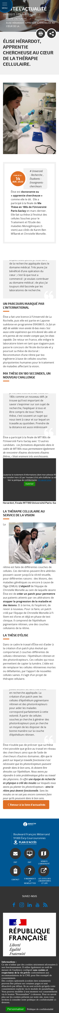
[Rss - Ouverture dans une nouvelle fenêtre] (45, 906)
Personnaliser (15, 1009)
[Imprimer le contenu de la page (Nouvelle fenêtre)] (41, 33)
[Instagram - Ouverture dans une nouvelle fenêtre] (21, 906)
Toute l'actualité (16, 18)
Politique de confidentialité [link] (40, 1009)
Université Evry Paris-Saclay (19, 14)
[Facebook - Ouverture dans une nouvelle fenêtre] (13, 906)
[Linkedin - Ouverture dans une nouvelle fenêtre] (29, 906)
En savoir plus (44, 480)
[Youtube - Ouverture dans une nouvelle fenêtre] (37, 906)
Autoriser (29, 483)
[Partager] (51, 33)
